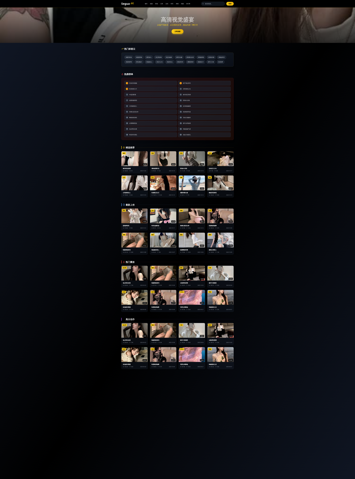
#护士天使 (211, 62)
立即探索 (177, 31)
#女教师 (220, 62)
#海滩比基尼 (190, 57)
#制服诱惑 (201, 57)
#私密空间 (180, 62)
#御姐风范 (222, 57)
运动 (167, 4)
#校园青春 (139, 57)
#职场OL (149, 57)
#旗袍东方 (201, 62)
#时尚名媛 (179, 57)
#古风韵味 (159, 57)
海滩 (177, 4)
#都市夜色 (129, 57)
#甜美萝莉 (129, 62)
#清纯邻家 (211, 57)
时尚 (172, 4)
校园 (151, 4)
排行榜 (188, 4)
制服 (182, 4)
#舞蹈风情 (190, 62)
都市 (146, 4)
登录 (230, 4)
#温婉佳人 (149, 62)
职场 (156, 4)
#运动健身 (169, 57)
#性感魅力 (139, 62)
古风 (161, 4)
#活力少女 (160, 62)
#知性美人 (170, 62)
